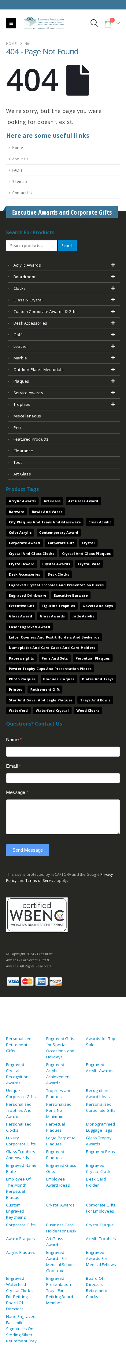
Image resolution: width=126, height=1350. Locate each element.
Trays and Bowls (95, 700)
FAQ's (17, 170)
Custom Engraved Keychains (16, 1211)
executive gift (22, 605)
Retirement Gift (45, 689)
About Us (20, 158)
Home (17, 147)
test (17, 462)
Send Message (28, 850)
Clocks (19, 288)
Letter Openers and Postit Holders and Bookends (54, 637)
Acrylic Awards (27, 265)
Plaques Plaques (58, 679)
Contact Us (22, 192)
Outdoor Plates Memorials (38, 369)
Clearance (23, 450)
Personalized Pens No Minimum (59, 1110)
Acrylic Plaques (20, 1252)
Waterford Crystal (52, 710)
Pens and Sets (55, 658)
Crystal (88, 542)
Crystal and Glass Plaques (86, 553)
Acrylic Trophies (101, 1238)
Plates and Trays (97, 679)
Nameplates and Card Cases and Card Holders (52, 647)
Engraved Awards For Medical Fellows (101, 1258)
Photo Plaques (22, 679)
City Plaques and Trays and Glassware (45, 522)
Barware (16, 511)
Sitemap (19, 181)
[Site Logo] (42, 23)
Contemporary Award (58, 532)
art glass (22, 474)
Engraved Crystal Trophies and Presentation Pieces (56, 585)
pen (17, 427)
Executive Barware (70, 595)
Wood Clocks (87, 710)
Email (13, 766)
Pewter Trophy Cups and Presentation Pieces (50, 668)
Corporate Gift (61, 542)
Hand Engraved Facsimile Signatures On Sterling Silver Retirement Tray (21, 1329)
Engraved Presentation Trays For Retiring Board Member (59, 1290)
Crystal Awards (56, 564)
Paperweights (21, 658)
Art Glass (52, 501)
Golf (17, 334)
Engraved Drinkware (27, 595)
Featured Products (31, 439)
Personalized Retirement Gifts (18, 1044)
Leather (20, 346)
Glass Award (20, 616)
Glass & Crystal (28, 300)
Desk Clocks (58, 574)
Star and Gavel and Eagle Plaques (40, 700)
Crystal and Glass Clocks (31, 553)
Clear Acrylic (100, 522)
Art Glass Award (83, 501)
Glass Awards (52, 616)
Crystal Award (22, 564)
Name (14, 739)
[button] (11, 23)
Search (67, 245)
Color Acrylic (20, 532)
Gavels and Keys (98, 605)
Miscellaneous (27, 416)
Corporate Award (24, 542)
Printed (16, 689)
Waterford (18, 710)
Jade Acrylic (83, 616)
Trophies (22, 404)
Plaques (21, 381)
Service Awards (28, 392)
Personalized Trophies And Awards (18, 1110)
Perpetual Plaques (93, 658)
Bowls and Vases (47, 511)
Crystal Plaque (100, 1225)
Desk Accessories (30, 323)
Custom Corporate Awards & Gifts (45, 311)
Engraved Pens (100, 1151)
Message (17, 792)
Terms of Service (40, 880)
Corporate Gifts (21, 1225)
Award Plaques (20, 1238)
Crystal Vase (89, 564)
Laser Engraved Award (29, 626)
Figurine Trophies (58, 605)
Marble (20, 358)
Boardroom (24, 276)
